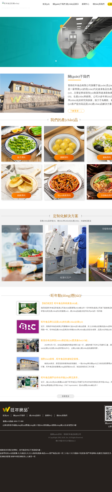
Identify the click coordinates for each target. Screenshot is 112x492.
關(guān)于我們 (59, 4)
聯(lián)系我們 (98, 4)
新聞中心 (85, 4)
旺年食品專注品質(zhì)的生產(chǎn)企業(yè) (62, 322)
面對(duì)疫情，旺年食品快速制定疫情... (60, 359)
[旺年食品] (9, 3)
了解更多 (74, 111)
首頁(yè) (46, 4)
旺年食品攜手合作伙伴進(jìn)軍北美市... (60, 377)
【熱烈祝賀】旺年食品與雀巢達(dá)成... (60, 303)
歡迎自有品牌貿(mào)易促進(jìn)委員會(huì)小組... (65, 340)
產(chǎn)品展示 (72, 4)
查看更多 (65, 396)
